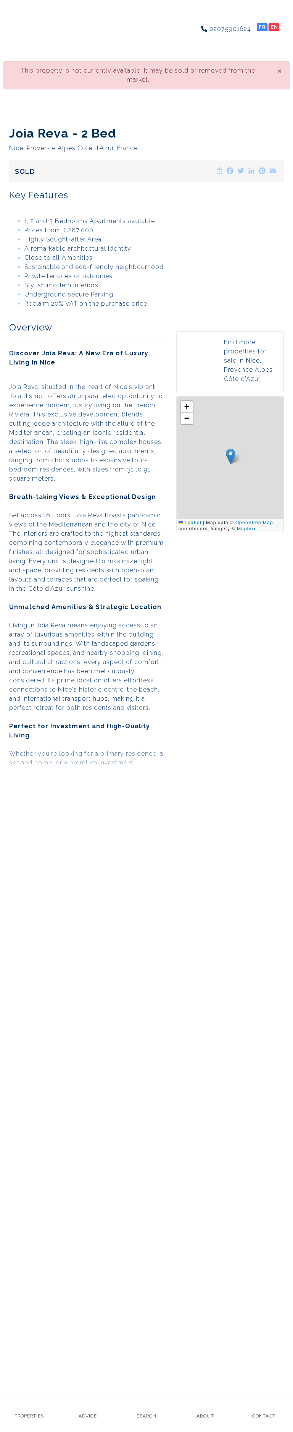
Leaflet (192, 522)
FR (262, 27)
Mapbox (246, 528)
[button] (230, 456)
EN (274, 27)
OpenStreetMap (254, 522)
